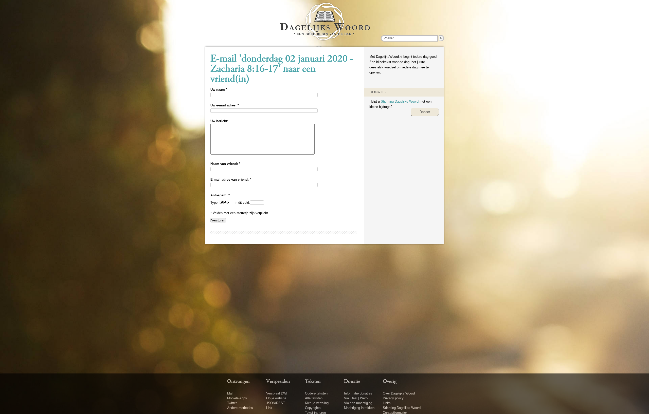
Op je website (276, 398)
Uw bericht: (219, 121)
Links (387, 403)
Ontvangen (238, 381)
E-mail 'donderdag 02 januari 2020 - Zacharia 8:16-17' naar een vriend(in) (281, 69)
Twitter (232, 403)
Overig (389, 381)
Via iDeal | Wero (356, 398)
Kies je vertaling (317, 403)
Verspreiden (278, 381)
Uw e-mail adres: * (224, 105)
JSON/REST (275, 403)
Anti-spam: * (220, 195)
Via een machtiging (358, 403)
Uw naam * (218, 89)
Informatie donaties (358, 393)
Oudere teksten (316, 393)
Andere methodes (240, 408)
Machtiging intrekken (359, 408)
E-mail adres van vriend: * (230, 179)
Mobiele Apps (237, 398)
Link (269, 408)
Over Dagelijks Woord (399, 393)
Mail (230, 393)
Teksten (313, 381)
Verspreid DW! (276, 393)
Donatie (352, 381)
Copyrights (313, 408)
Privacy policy (393, 398)
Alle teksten (313, 398)
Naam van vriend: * (225, 164)
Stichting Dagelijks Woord (400, 101)
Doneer (425, 112)
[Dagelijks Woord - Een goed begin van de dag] (324, 25)
